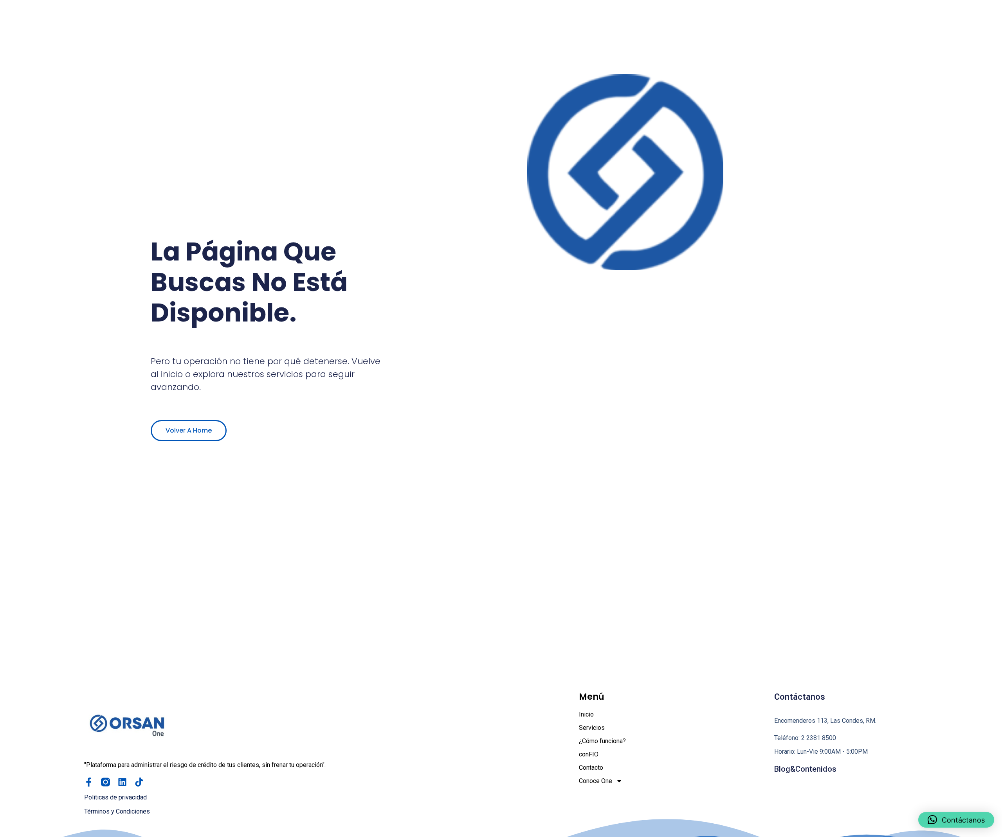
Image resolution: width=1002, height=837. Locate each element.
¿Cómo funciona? (602, 741)
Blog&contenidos (805, 769)
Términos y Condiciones (117, 811)
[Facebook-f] (88, 782)
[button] (956, 820)
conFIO (588, 754)
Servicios (592, 727)
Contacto (591, 767)
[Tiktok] (139, 782)
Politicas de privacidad (115, 797)
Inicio (586, 714)
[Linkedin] (122, 782)
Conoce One (595, 781)
